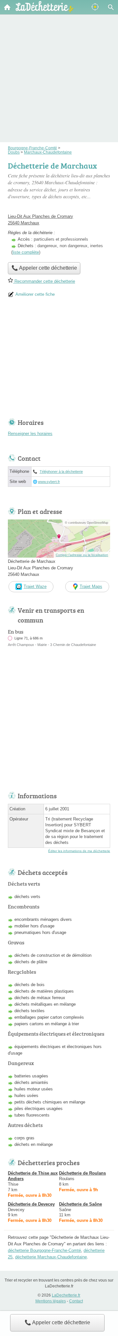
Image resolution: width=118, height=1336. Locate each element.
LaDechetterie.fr (66, 1295)
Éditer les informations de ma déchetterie (79, 851)
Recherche (111, 7)
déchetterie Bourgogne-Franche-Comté (44, 1250)
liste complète (25, 252)
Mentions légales (50, 1301)
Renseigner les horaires (30, 433)
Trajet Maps (91, 586)
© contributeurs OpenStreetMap (86, 522)
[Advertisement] (59, 69)
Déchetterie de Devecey (31, 1204)
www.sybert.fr (49, 482)
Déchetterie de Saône (80, 1204)
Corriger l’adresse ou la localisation (82, 555)
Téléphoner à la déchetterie (61, 471)
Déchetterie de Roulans (82, 1173)
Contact (76, 1301)
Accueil (7, 7)
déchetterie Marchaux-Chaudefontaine (51, 1256)
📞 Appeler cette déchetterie (57, 1322)
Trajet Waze (35, 586)
